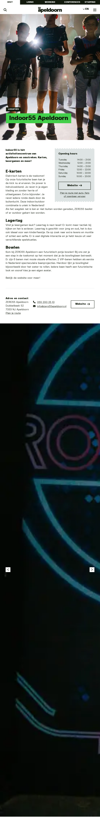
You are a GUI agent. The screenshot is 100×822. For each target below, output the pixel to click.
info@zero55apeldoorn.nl (51, 306)
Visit (10, 2)
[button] (8, 569)
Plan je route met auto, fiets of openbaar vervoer (74, 194)
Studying (90, 2)
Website (73, 185)
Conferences (72, 2)
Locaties (13, 109)
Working (50, 2)
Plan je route (13, 313)
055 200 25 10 (46, 302)
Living (30, 2)
